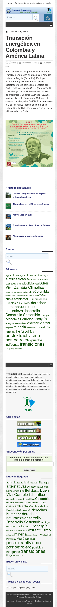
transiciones (32, 343)
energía (40, 318)
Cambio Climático (28, 287)
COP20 (42, 295)
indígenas (9, 327)
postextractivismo (23, 335)
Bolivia (29, 283)
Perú (20, 331)
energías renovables (16, 323)
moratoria (43, 327)
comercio (10, 295)
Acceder (10, 601)
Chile (31, 291)
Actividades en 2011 (22, 214)
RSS (48, 17)
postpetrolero (18, 339)
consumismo (19, 295)
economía (12, 319)
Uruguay (10, 348)
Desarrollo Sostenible (23, 314)
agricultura (12, 275)
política (29, 331)
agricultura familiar (31, 275)
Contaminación (31, 295)
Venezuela (18, 348)
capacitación (22, 291)
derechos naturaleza (21, 308)
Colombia (41, 291)
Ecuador (26, 318)
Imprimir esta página (29, 63)
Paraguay (10, 331)
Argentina (18, 283)
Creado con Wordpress (25, 601)
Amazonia (32, 279)
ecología (45, 315)
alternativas (16, 278)
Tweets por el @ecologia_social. (21, 587)
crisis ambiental (17, 298)
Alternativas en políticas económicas (31, 204)
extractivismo (38, 322)
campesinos (11, 291)
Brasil (37, 284)
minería (19, 326)
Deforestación (23, 303)
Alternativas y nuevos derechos (28, 235)
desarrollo (32, 310)
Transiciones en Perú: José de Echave (31, 225)
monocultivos (31, 327)
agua (45, 275)
